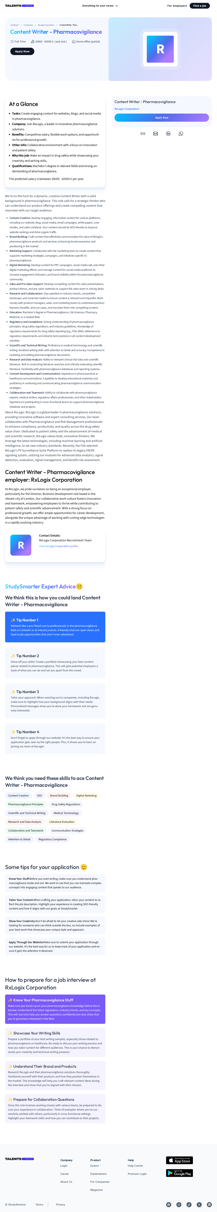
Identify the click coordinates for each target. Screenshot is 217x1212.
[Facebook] (168, 1204)
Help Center (135, 1165)
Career (64, 1174)
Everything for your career (98, 5)
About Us (66, 1182)
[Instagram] (178, 1204)
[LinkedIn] (209, 1204)
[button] (142, 133)
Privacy (60, 1204)
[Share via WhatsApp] (180, 133)
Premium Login (137, 1174)
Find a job (199, 5)
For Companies (100, 1182)
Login (63, 1165)
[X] (199, 1204)
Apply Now (22, 51)
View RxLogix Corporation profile (58, 546)
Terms (39, 1204)
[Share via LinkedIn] (168, 133)
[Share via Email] (155, 133)
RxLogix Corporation (127, 109)
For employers (177, 5)
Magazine (96, 1190)
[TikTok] (189, 1204)
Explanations (98, 1174)
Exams (94, 1165)
